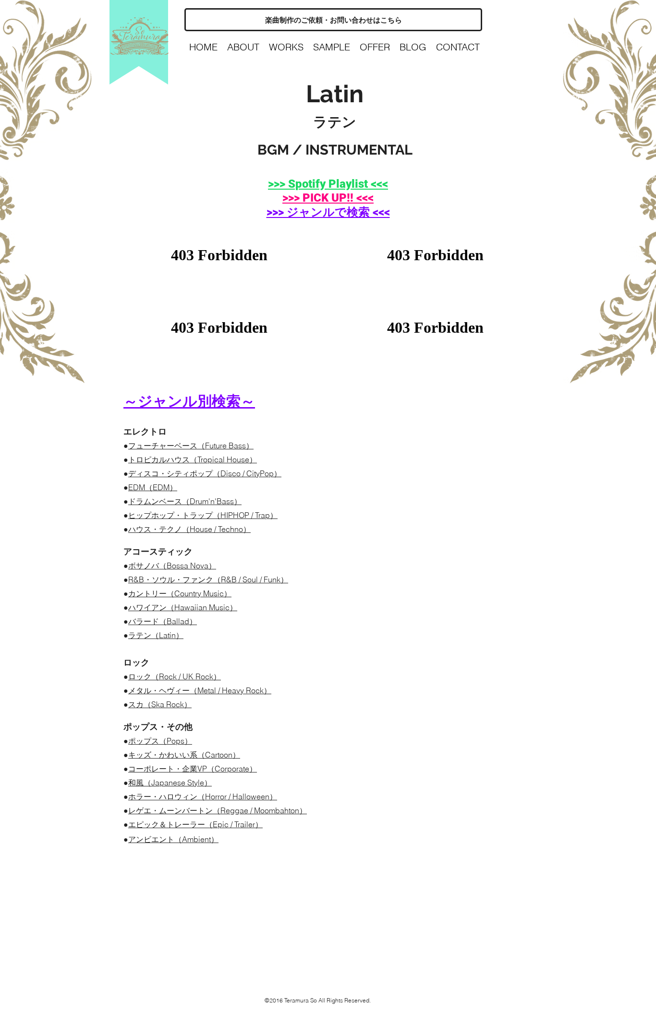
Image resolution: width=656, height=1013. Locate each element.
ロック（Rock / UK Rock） (174, 676)
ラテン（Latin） (155, 635)
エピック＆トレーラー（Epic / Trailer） (195, 824)
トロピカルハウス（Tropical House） (192, 459)
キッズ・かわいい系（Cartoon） (184, 755)
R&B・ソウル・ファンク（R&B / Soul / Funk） (208, 579)
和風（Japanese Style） (170, 782)
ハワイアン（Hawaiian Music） (182, 607)
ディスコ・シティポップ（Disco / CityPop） (204, 473)
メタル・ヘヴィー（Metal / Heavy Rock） (199, 690)
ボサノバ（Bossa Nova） (172, 565)
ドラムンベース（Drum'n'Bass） (185, 501)
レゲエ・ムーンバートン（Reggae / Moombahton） (217, 810)
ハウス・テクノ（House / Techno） (189, 529)
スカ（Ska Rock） (160, 704)
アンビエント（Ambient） (173, 839)
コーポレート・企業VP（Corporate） (192, 768)
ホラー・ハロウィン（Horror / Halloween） (202, 796)
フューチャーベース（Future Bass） (191, 445)
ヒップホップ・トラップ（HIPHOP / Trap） (203, 515)
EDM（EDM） (152, 487)
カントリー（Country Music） (179, 593)
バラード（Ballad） (162, 621)
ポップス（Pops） (160, 741)
